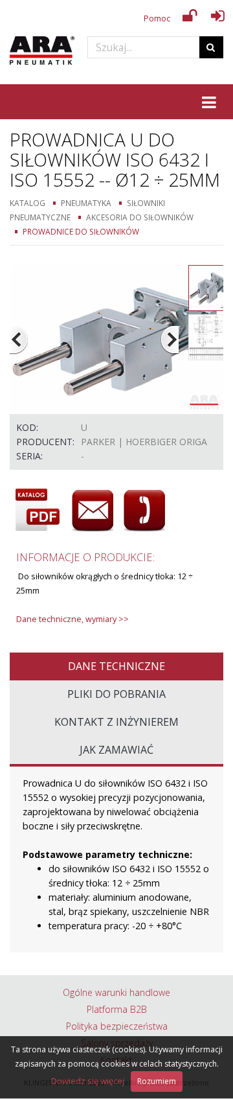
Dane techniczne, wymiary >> (72, 619)
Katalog (27, 203)
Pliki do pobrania (116, 694)
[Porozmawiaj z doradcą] (144, 510)
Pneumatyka (86, 203)
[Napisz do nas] (92, 510)
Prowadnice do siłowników (81, 231)
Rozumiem (156, 1081)
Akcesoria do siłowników (140, 217)
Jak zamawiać (116, 750)
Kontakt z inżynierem (116, 722)
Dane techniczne (116, 666)
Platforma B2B (117, 1009)
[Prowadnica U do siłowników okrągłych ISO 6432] (116, 338)
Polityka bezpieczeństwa (117, 1026)
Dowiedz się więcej (87, 1081)
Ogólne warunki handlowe (116, 992)
